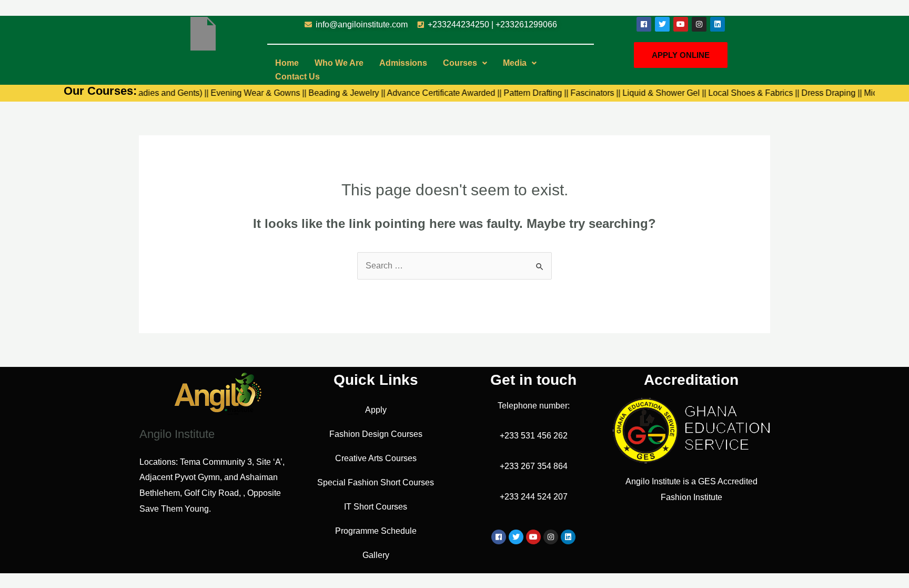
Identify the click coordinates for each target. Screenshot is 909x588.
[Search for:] (454, 265)
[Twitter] (662, 24)
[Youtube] (680, 24)
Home (287, 62)
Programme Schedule (376, 530)
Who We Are (339, 62)
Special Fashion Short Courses (375, 482)
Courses (460, 62)
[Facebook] (644, 24)
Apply (376, 409)
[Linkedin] (717, 24)
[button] (465, 63)
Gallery (375, 555)
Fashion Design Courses (375, 434)
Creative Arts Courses (376, 458)
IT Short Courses (375, 506)
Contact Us (297, 76)
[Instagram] (699, 24)
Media (515, 62)
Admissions (403, 62)
